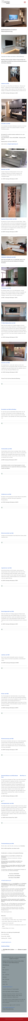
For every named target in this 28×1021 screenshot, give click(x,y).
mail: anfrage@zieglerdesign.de (8, 1007)
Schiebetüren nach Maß (6, 288)
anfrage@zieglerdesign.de (12, 143)
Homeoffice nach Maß (5, 123)
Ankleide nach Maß (5, 83)
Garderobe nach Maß (5, 362)
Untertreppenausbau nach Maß (7, 803)
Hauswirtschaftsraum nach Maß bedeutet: (10, 775)
